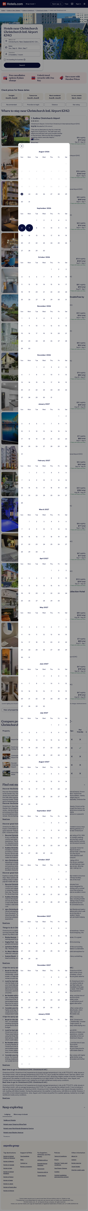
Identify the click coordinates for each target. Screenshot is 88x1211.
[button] (66, 163)
